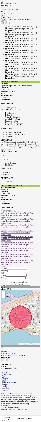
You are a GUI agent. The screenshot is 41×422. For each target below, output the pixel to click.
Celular (3, 275)
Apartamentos (6, 374)
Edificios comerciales (9, 382)
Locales (4, 380)
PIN (2, 273)
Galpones (5, 390)
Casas (4, 376)
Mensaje (4, 285)
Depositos (5, 388)
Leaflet (20, 344)
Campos (5, 384)
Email (3, 277)
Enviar (3, 287)
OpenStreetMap (28, 344)
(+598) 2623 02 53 (9, 353)
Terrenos (5, 372)
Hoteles (4, 386)
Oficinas (5, 378)
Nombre (4, 268)
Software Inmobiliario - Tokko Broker (14, 410)
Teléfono (4, 271)
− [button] (4, 296)
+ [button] (4, 293)
